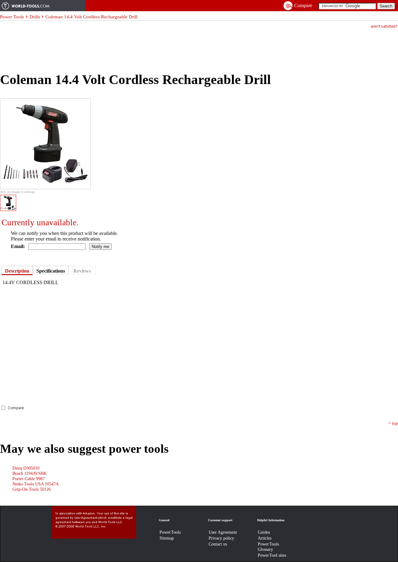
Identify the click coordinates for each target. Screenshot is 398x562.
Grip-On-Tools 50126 (31, 489)
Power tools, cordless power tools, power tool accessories (43, 5)
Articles (264, 538)
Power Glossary (268, 546)
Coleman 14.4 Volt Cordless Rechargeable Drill (91, 16)
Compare (303, 5)
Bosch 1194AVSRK (29, 473)
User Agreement (223, 532)
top (395, 423)
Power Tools (12, 16)
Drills (35, 16)
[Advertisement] (113, 45)
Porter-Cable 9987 (28, 478)
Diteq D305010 (25, 468)
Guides (264, 532)
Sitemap (167, 538)
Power (170, 532)
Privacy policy (221, 538)
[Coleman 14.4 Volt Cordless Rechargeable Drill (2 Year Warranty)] (45, 187)
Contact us (218, 543)
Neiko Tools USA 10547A (35, 483)
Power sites (272, 555)
